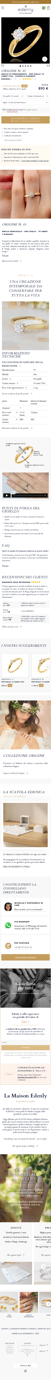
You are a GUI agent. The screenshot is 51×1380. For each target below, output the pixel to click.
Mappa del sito (44, 1329)
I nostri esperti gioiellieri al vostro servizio (35, 161)
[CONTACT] (27, 1355)
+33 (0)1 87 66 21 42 (23, 947)
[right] (44, 59)
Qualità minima (9, 383)
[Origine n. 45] (25, 40)
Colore (5, 379)
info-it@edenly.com (27, 1349)
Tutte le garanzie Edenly (13, 140)
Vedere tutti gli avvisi (10, 627)
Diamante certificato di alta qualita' (15, 428)
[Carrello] (48, 8)
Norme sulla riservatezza (22, 1334)
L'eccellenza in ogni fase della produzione (22, 364)
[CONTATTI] (43, 8)
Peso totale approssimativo (13, 387)
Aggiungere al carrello (26, 119)
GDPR (37, 1334)
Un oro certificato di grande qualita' (15, 394)
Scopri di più (25, 1057)
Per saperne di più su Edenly (23, 1146)
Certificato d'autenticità (12, 136)
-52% (24, 86)
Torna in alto (25, 1365)
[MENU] (3, 7)
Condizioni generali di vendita (23, 1329)
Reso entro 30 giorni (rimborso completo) (18, 129)
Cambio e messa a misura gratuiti (16, 132)
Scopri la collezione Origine (13, 773)
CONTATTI (4, 1329)
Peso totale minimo (9, 413)
